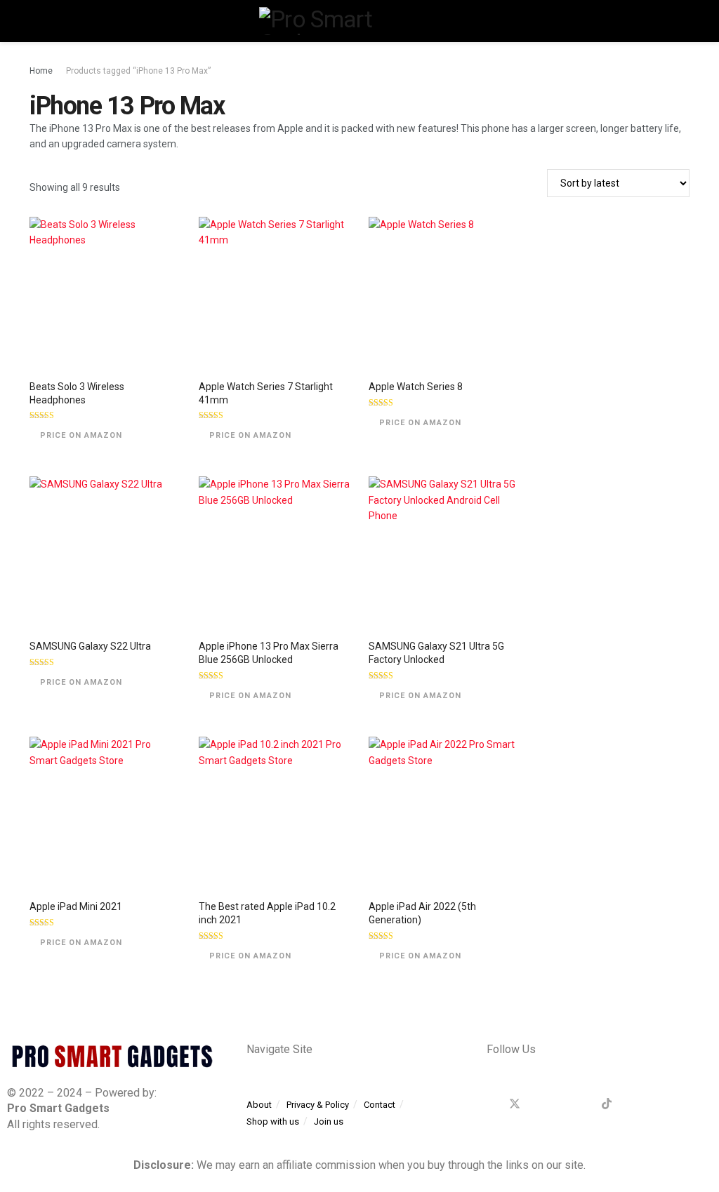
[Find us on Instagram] (583, 1104)
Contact (379, 1104)
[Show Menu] (35, 21)
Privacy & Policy (317, 1104)
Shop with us (272, 1121)
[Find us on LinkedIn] (561, 1104)
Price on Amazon (81, 435)
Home (41, 71)
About (259, 1104)
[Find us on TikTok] (607, 1104)
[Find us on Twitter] (514, 1104)
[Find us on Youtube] (630, 1104)
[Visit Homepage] (359, 21)
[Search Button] (684, 21)
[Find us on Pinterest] (538, 1104)
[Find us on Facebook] (491, 1104)
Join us (328, 1121)
